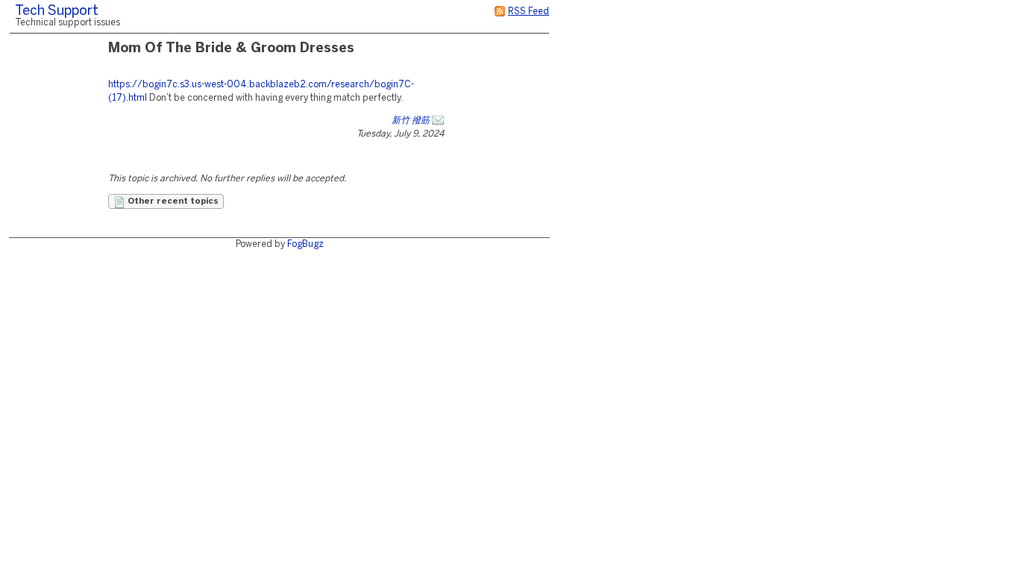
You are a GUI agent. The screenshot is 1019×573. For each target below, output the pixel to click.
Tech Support (56, 11)
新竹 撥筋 (411, 120)
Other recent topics (172, 201)
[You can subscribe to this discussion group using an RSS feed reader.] (500, 11)
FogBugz (305, 244)
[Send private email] (438, 120)
